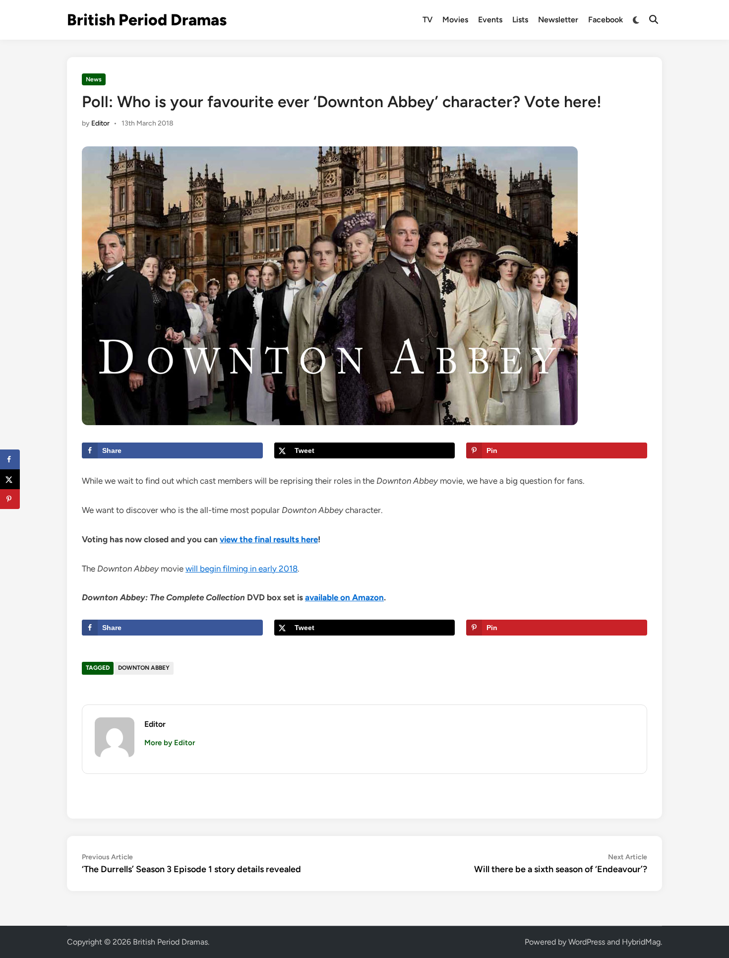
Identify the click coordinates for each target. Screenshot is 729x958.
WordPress (586, 942)
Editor (100, 123)
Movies (455, 19)
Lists (520, 19)
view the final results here (269, 539)
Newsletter (558, 19)
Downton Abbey (144, 667)
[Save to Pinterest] (10, 499)
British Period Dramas (147, 19)
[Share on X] (10, 479)
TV (427, 19)
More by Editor (169, 742)
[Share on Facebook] (10, 459)
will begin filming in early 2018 (241, 569)
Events (490, 19)
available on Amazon (344, 597)
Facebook (605, 19)
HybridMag (641, 942)
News (94, 79)
